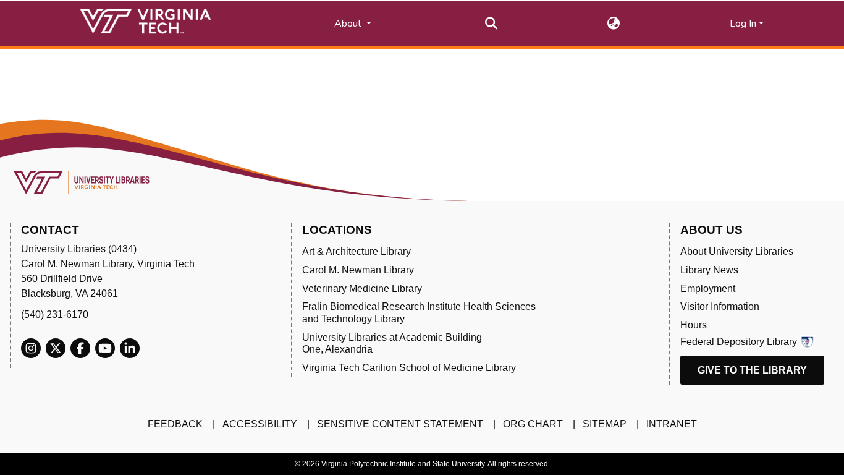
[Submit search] (491, 23)
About (349, 23)
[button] (614, 23)
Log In (743, 23)
